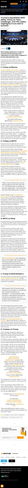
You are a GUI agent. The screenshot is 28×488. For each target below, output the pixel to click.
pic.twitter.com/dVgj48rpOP (14, 373)
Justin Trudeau (12, 417)
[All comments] (2, 486)
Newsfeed (7, 414)
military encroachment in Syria (13, 163)
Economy (18, 457)
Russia (13, 457)
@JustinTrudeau (14, 357)
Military (24, 457)
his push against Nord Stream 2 (9, 278)
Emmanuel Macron (4, 417)
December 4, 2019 (18, 121)
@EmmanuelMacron (13, 358)
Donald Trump (21, 414)
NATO (16, 414)
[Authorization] (20, 1)
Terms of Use (13, 468)
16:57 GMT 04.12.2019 (5, 28)
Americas (7, 457)
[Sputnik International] (4, 2)
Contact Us (18, 468)
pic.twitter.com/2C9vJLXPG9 (14, 117)
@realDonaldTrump (16, 365)
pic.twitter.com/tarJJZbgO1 (14, 402)
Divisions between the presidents (10, 70)
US (21, 417)
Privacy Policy (10, 470)
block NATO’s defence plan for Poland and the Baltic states (14, 151)
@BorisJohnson (9, 360)
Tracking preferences (5, 472)
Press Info (7, 468)
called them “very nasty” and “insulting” (13, 84)
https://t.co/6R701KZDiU (14, 400)
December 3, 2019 (14, 376)
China (18, 417)
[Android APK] (4, 476)
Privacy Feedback (17, 470)
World (2, 414)
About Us (3, 468)
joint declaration (10, 258)
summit (11, 414)
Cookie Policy (4, 470)
